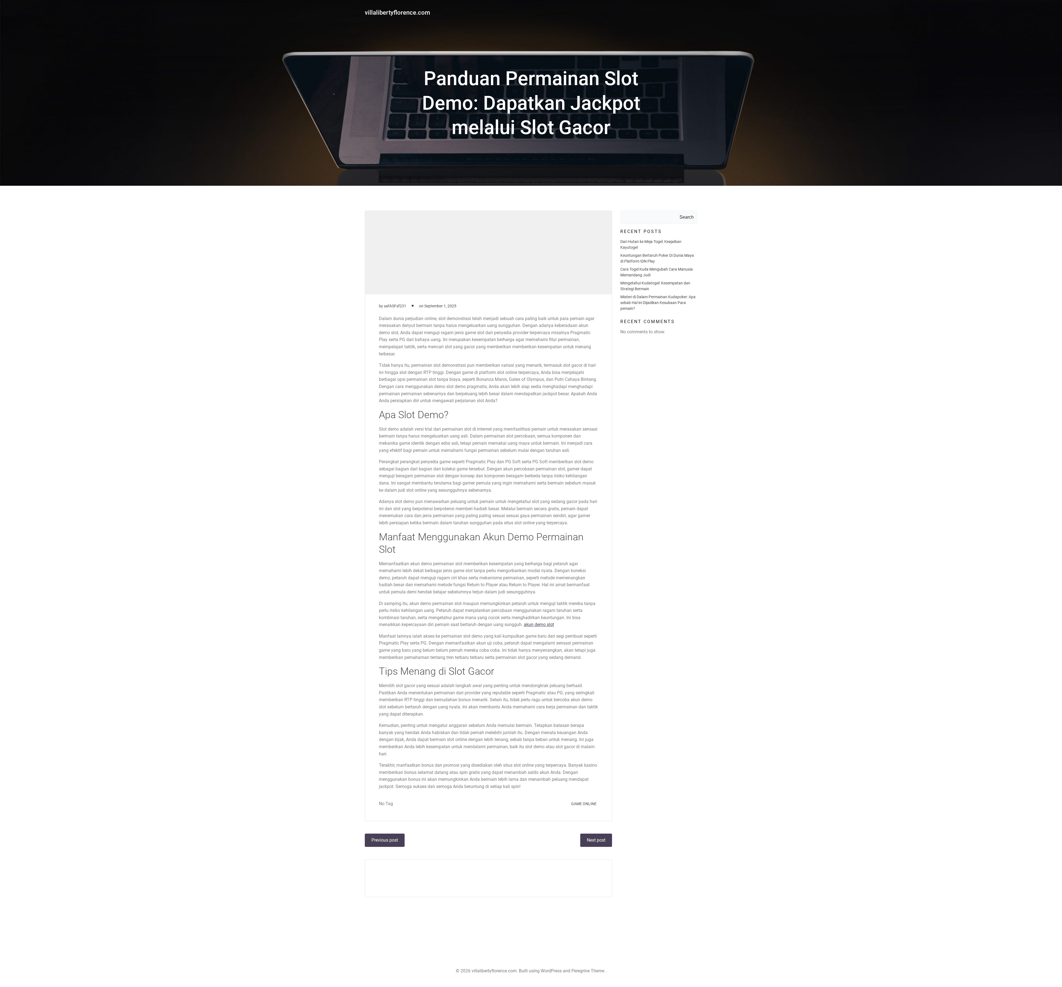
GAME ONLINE (584, 804)
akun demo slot (539, 624)
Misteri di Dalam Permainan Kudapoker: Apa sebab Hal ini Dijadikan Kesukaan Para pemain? (658, 303)
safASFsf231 (395, 306)
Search (687, 217)
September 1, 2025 (440, 306)
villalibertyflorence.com (397, 12)
